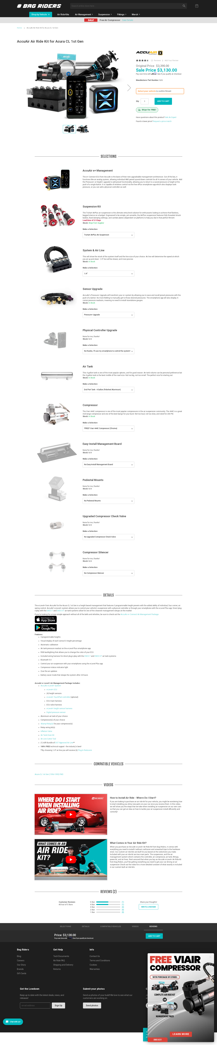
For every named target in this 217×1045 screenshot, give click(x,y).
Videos (135, 926)
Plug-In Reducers (85, 750)
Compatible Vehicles (110, 926)
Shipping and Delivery (63, 965)
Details (85, 926)
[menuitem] (63, 14)
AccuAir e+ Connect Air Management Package (140, 614)
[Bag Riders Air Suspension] (39, 6)
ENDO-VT (60, 611)
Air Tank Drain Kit (47, 735)
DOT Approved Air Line (64, 743)
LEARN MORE (181, 1034)
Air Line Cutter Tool (48, 739)
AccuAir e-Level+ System (51, 686)
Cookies (93, 965)
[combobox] (129, 6)
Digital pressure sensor (56, 712)
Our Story (21, 965)
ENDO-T (50, 611)
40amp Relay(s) (47, 724)
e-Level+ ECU (51, 690)
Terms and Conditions (100, 960)
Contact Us (95, 956)
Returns (57, 969)
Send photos (92, 1005)
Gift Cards (21, 973)
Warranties (95, 969)
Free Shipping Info (127, 20)
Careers (20, 960)
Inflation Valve (46, 731)
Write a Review (148, 907)
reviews (153, 926)
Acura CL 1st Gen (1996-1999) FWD (49, 774)
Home (19, 28)
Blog (19, 956)
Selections (65, 926)
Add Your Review (171, 60)
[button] (129, 88)
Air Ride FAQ (59, 960)
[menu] (121, 14)
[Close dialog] (210, 957)
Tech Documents (61, 956)
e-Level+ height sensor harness (59, 708)
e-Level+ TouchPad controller (58, 697)
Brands (20, 969)
